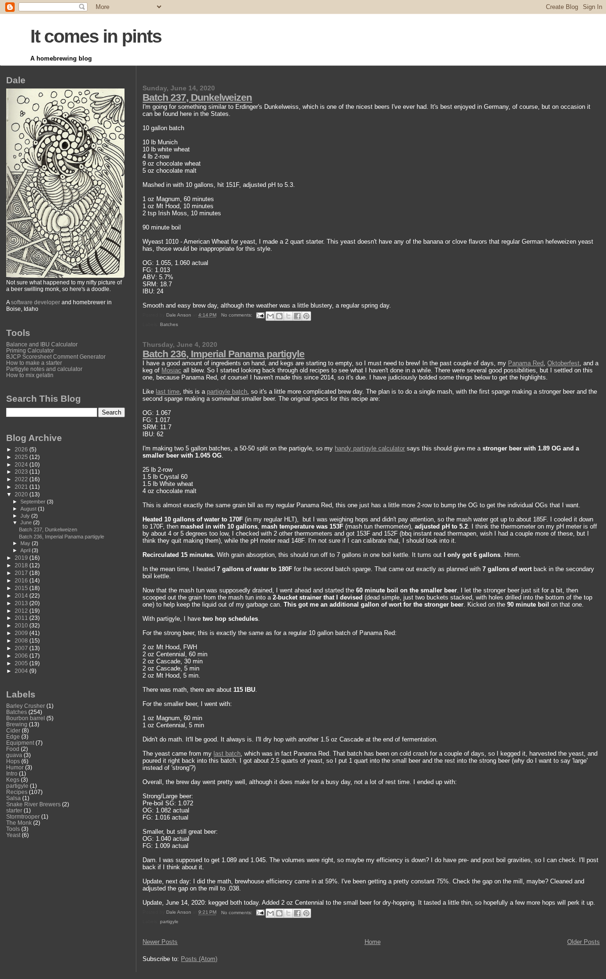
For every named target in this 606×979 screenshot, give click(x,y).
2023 (22, 471)
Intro (12, 773)
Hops (13, 761)
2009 (22, 633)
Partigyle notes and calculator (44, 369)
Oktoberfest (563, 363)
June (26, 522)
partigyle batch (227, 391)
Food (12, 749)
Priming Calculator (30, 350)
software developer (35, 302)
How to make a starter (34, 363)
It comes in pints (95, 36)
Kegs (12, 779)
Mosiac (171, 370)
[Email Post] (260, 315)
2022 (22, 479)
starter (14, 810)
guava (14, 755)
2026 (22, 449)
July (25, 516)
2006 (22, 656)
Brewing (16, 724)
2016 (22, 580)
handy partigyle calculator (370, 448)
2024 (22, 464)
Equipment (20, 743)
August (29, 509)
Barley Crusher (25, 706)
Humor (15, 767)
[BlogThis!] (279, 316)
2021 (22, 487)
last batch (227, 753)
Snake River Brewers (33, 804)
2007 (22, 648)
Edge (13, 736)
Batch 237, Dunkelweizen (197, 97)
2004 (22, 671)
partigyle (169, 921)
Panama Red (526, 363)
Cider (13, 730)
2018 (22, 565)
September (33, 501)
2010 (22, 625)
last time (167, 391)
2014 (22, 595)
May (26, 543)
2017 (22, 573)
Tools (13, 829)
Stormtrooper (23, 816)
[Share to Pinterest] (306, 316)
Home (373, 941)
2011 (22, 618)
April (26, 550)
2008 (22, 640)
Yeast (13, 835)
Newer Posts (160, 941)
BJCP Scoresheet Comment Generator (56, 356)
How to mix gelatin (29, 375)
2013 (22, 603)
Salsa (13, 798)
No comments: (237, 315)
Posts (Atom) (199, 958)
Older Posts (583, 941)
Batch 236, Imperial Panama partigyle (223, 353)
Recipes (16, 792)
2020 (22, 494)
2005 (22, 663)
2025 (22, 457)
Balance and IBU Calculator (42, 344)
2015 (22, 588)
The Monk (19, 823)
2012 (22, 611)
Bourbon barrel (25, 718)
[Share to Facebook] (297, 316)
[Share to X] (288, 316)
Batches (169, 324)
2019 (22, 558)
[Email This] (270, 316)
